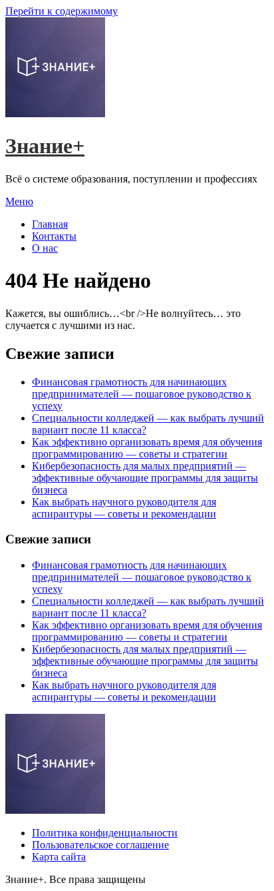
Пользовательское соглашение (100, 844)
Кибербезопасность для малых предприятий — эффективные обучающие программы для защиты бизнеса (145, 477)
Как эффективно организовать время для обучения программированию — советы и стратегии (147, 447)
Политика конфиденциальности (105, 832)
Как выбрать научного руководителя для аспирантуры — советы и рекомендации (124, 507)
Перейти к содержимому (61, 11)
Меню (19, 201)
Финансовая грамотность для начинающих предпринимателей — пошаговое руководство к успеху (141, 394)
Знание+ (44, 146)
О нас (45, 248)
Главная (50, 224)
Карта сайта (59, 856)
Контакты (54, 236)
